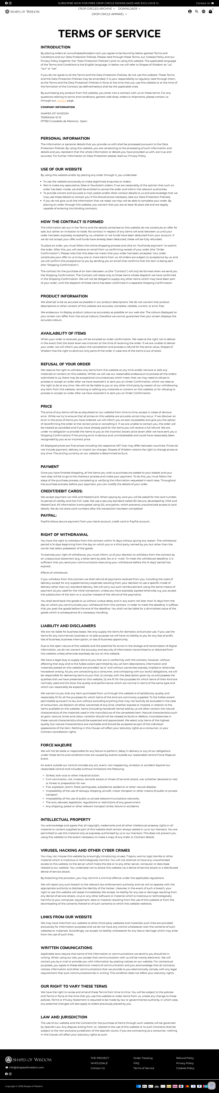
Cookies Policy (185, 1068)
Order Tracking (143, 1058)
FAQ (136, 1063)
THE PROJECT (100, 1058)
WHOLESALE (99, 1063)
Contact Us (98, 1068)
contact (61, 100)
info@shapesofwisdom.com (24, 1067)
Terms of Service (143, 1068)
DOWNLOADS (129, 8)
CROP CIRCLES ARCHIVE (96, 8)
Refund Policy (185, 1058)
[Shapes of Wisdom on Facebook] (6, 3)
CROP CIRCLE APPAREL (109, 14)
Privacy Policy (185, 1063)
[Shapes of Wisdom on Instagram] (10, 3)
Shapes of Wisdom (33, 1086)
